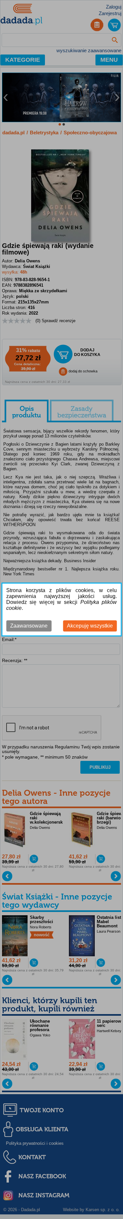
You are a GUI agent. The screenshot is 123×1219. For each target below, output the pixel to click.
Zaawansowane (29, 626)
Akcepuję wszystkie (90, 626)
